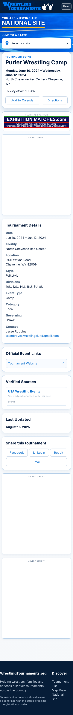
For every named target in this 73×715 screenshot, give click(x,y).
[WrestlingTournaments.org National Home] (30, 6)
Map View (59, 690)
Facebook (17, 452)
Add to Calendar (23, 100)
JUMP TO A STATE (14, 35)
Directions (55, 100)
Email (36, 462)
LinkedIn (39, 452)
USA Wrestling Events (24, 391)
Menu (66, 6)
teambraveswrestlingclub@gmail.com (32, 336)
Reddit (58, 452)
